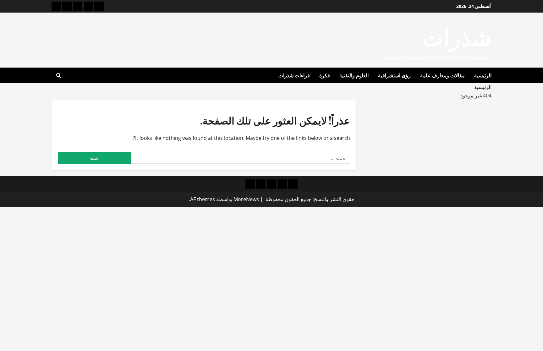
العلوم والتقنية (354, 75)
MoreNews (246, 199)
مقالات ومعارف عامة (442, 75)
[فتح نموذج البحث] (58, 75)
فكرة (324, 75)
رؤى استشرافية (394, 75)
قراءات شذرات (294, 75)
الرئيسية (482, 75)
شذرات (456, 35)
